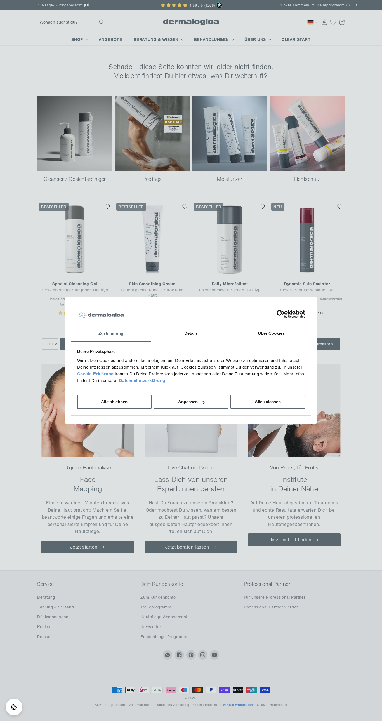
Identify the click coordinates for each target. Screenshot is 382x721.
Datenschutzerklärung (142, 380)
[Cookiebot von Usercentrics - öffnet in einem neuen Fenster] (280, 314)
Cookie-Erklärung (95, 373)
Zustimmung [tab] (110, 333)
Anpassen (188, 401)
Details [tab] (191, 333)
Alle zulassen (268, 401)
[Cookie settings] (14, 707)
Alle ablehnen (114, 401)
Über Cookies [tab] (271, 333)
